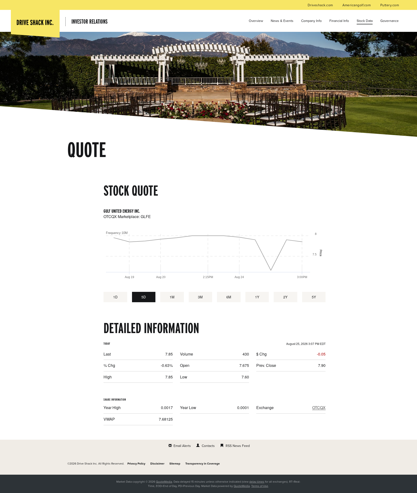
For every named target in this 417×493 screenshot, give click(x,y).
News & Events (282, 21)
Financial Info (339, 21)
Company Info (311, 21)
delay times (256, 481)
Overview (256, 21)
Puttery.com (389, 5)
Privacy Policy (136, 463)
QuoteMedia (164, 481)
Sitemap (174, 463)
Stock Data (365, 21)
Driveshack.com (321, 5)
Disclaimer (157, 463)
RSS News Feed (238, 446)
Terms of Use (259, 486)
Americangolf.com (357, 5)
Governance (389, 21)
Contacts (208, 446)
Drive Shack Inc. (87, 463)
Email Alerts (182, 446)
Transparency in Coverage (202, 463)
